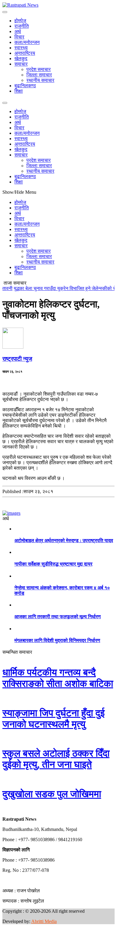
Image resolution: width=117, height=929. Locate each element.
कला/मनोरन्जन (27, 42)
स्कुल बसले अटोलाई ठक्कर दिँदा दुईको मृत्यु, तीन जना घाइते (56, 759)
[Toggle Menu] (4, 12)
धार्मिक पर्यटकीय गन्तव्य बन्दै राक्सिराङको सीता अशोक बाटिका (57, 678)
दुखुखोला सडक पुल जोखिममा (51, 794)
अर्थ (17, 31)
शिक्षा (18, 91)
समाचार (21, 63)
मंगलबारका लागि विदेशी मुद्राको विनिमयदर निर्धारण (57, 640)
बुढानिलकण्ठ (25, 85)
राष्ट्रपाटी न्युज (17, 359)
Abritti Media (44, 921)
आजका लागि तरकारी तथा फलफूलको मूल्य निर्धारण (57, 616)
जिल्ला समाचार (39, 74)
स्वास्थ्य (21, 47)
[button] (2, 809)
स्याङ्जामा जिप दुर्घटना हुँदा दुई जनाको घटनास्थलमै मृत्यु (53, 719)
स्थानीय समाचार (40, 80)
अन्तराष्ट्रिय (24, 53)
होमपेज (20, 20)
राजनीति (21, 26)
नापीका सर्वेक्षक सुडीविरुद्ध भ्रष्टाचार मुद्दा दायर (53, 563)
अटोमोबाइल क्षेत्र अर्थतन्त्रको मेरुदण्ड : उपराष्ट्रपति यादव (63, 540)
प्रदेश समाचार (38, 69)
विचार (19, 36)
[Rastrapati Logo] (20, 5)
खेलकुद (20, 58)
